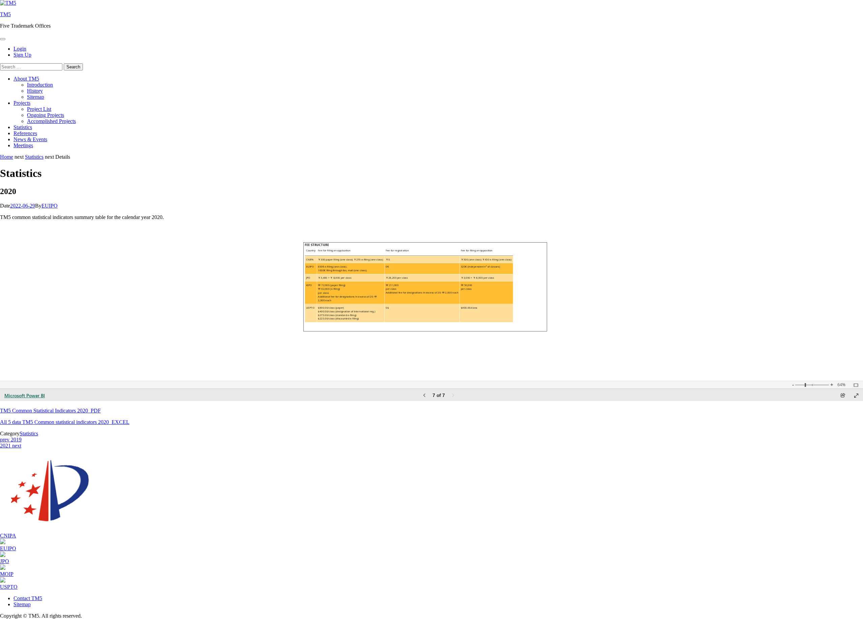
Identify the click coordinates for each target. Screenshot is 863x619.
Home (6, 157)
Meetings (23, 145)
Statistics (22, 127)
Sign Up (22, 55)
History (35, 91)
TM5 (5, 14)
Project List (39, 109)
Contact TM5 (27, 598)
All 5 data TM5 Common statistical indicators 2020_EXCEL (64, 422)
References (25, 133)
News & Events (30, 139)
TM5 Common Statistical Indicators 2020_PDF (50, 410)
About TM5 (26, 79)
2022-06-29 (22, 206)
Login (19, 49)
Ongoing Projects (45, 115)
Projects (21, 103)
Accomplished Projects (51, 121)
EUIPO (49, 206)
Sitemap (35, 97)
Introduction (40, 85)
